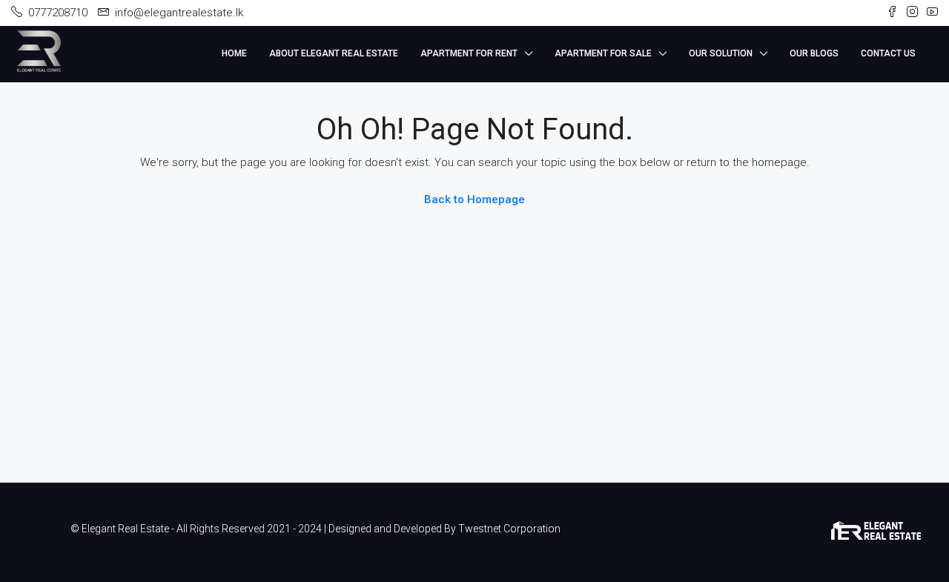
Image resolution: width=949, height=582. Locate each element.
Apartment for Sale (603, 53)
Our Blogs (814, 53)
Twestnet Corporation (509, 529)
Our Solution (721, 53)
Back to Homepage (474, 199)
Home (234, 53)
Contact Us (888, 53)
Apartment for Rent (469, 53)
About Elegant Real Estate (333, 53)
